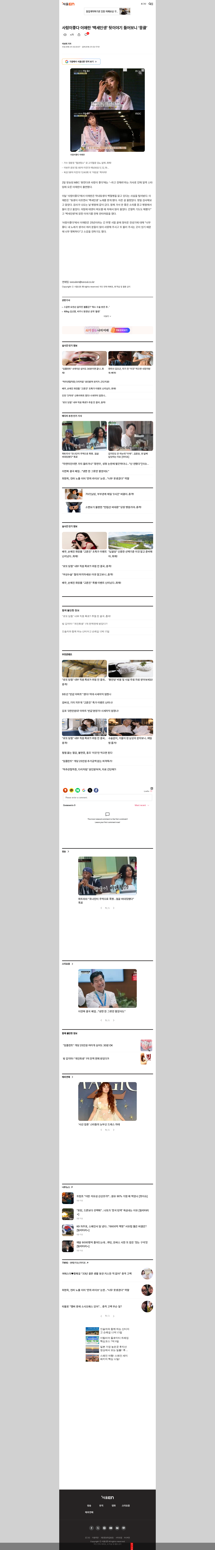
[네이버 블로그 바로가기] (123, 1528)
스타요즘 (66, 963)
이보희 (64, 43)
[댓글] (86, 35)
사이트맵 (119, 1537)
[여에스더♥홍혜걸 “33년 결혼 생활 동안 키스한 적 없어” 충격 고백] (147, 1273)
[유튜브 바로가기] (104, 1528)
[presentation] (101, 908)
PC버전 (127, 1537)
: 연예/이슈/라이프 (74, 1262)
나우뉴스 (66, 1187)
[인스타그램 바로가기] (110, 1528)
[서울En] (68, 4)
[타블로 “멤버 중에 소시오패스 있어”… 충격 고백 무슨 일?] (147, 1306)
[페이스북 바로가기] (91, 1528)
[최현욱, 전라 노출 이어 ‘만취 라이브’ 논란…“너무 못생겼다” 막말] (147, 1290)
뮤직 (101, 1505)
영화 (114, 1505)
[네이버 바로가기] (117, 1528)
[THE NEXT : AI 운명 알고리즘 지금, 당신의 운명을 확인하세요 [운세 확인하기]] (107, 330)
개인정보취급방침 (107, 1537)
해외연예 (66, 1077)
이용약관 (95, 1537)
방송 (64, 851)
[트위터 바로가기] (98, 1528)
